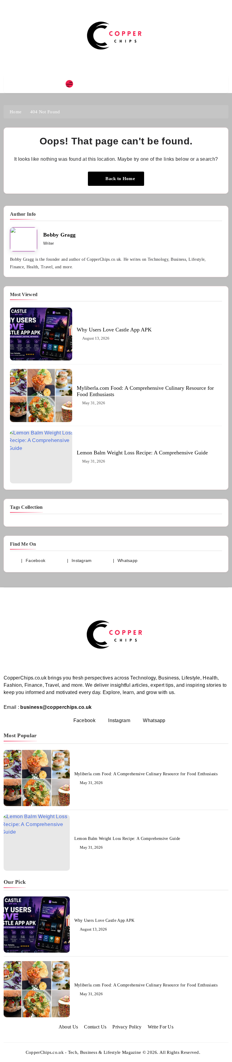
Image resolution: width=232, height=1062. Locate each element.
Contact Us (95, 1026)
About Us (68, 1026)
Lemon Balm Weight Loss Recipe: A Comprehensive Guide (142, 453)
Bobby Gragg (59, 235)
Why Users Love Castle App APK (114, 330)
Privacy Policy (126, 1026)
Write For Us (161, 1026)
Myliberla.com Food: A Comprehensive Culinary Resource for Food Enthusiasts (146, 774)
